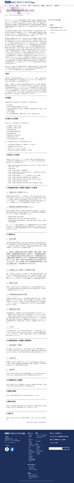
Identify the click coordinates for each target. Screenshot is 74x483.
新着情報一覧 (56, 439)
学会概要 (30, 436)
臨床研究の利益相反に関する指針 (56, 27)
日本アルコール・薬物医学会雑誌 (41, 435)
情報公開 (30, 453)
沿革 (29, 438)
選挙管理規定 (31, 450)
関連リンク (52, 439)
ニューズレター (38, 441)
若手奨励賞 (38, 452)
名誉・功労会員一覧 (32, 445)
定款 (29, 447)
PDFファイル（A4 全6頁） (53, 19)
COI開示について (53, 32)
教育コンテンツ (53, 433)
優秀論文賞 (38, 446)
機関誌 (36, 433)
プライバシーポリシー (54, 436)
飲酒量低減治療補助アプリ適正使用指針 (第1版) (32, 460)
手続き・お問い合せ (31, 464)
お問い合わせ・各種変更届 (33, 469)
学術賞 (36, 444)
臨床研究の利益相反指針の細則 (33, 476)
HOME (56, 442)
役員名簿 (30, 441)
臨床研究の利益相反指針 (32, 475)
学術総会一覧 (31, 439)
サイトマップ (52, 442)
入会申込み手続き (31, 466)
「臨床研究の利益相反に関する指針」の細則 (58, 30)
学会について (30, 433)
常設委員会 (30, 442)
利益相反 (51, 25)
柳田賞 (37, 449)
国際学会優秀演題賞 (39, 450)
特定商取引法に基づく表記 (63, 436)
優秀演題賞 (38, 447)
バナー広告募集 (62, 439)
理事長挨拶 (30, 435)
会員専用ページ (59, 433)
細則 (29, 448)
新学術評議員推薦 (31, 468)
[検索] (65, 448)
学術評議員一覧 (31, 444)
